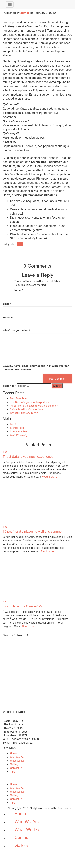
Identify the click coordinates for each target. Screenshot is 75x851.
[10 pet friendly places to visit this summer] (24, 501)
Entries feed (17, 427)
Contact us (16, 768)
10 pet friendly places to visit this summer (34, 405)
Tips (20, 244)
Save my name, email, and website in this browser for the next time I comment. (36, 367)
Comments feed (19, 431)
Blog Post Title (18, 398)
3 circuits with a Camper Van (26, 409)
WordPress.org (18, 435)
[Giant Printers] (3, 4)
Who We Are (17, 757)
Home (13, 753)
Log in (13, 424)
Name (18, 290)
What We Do (17, 760)
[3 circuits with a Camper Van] (25, 576)
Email (7, 303)
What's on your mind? (16, 330)
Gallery (14, 764)
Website (8, 317)
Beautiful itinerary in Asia (24, 413)
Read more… (49, 476)
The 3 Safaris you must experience (30, 402)
